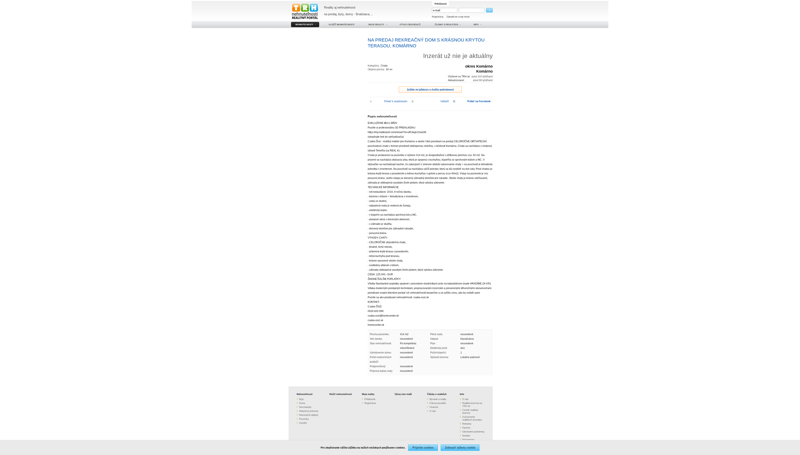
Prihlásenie (369, 399)
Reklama (466, 423)
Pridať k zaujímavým (395, 101)
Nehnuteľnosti (304, 394)
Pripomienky (468, 439)
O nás (433, 411)
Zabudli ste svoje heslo (458, 16)
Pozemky (304, 419)
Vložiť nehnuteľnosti (340, 394)
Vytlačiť (444, 101)
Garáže (303, 423)
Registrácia (437, 16)
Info (462, 394)
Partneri (466, 427)
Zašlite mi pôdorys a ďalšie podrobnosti (430, 89)
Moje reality (368, 394)
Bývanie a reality (438, 399)
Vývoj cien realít (403, 394)
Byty (301, 399)
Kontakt (466, 435)
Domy (302, 403)
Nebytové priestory (309, 411)
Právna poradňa (438, 403)
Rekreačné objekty (308, 415)
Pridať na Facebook (479, 101)
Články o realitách (437, 394)
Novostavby (305, 407)
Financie (434, 407)
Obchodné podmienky (473, 431)
